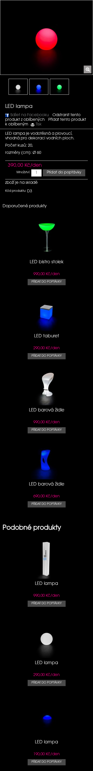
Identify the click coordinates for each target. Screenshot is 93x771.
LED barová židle (46, 410)
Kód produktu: (15, 191)
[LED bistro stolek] (47, 255)
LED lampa (46, 584)
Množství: (23, 172)
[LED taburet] (47, 329)
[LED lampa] (18, 87)
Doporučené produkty (25, 206)
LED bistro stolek (47, 262)
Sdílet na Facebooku (29, 115)
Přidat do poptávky (47, 282)
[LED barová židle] (47, 403)
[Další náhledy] (2, 88)
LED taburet (46, 336)
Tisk (39, 124)
